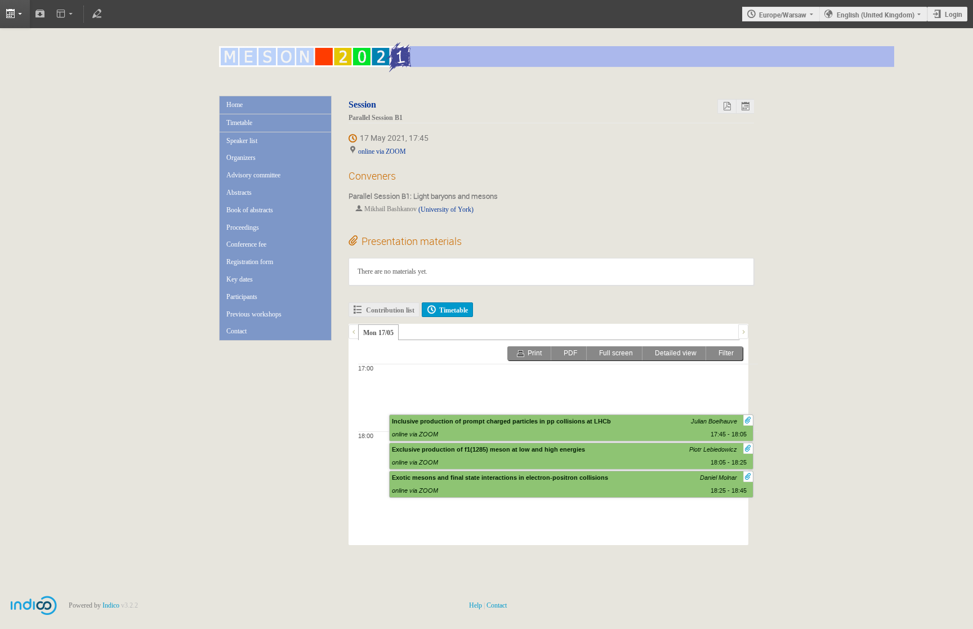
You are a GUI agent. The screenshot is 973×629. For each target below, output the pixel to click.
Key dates (239, 279)
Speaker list (241, 141)
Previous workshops (254, 314)
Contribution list (390, 310)
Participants (241, 297)
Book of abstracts (249, 210)
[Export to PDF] (726, 106)
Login (953, 14)
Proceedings (242, 227)
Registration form (249, 262)
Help (475, 605)
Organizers (241, 158)
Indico (110, 605)
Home (234, 105)
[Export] (15, 14)
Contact (236, 331)
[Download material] (40, 14)
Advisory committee (253, 175)
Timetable (239, 123)
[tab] (378, 332)
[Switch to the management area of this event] (97, 14)
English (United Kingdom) (875, 14)
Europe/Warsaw (782, 14)
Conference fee (246, 244)
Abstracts (239, 193)
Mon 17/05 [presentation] (378, 333)
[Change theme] (66, 14)
